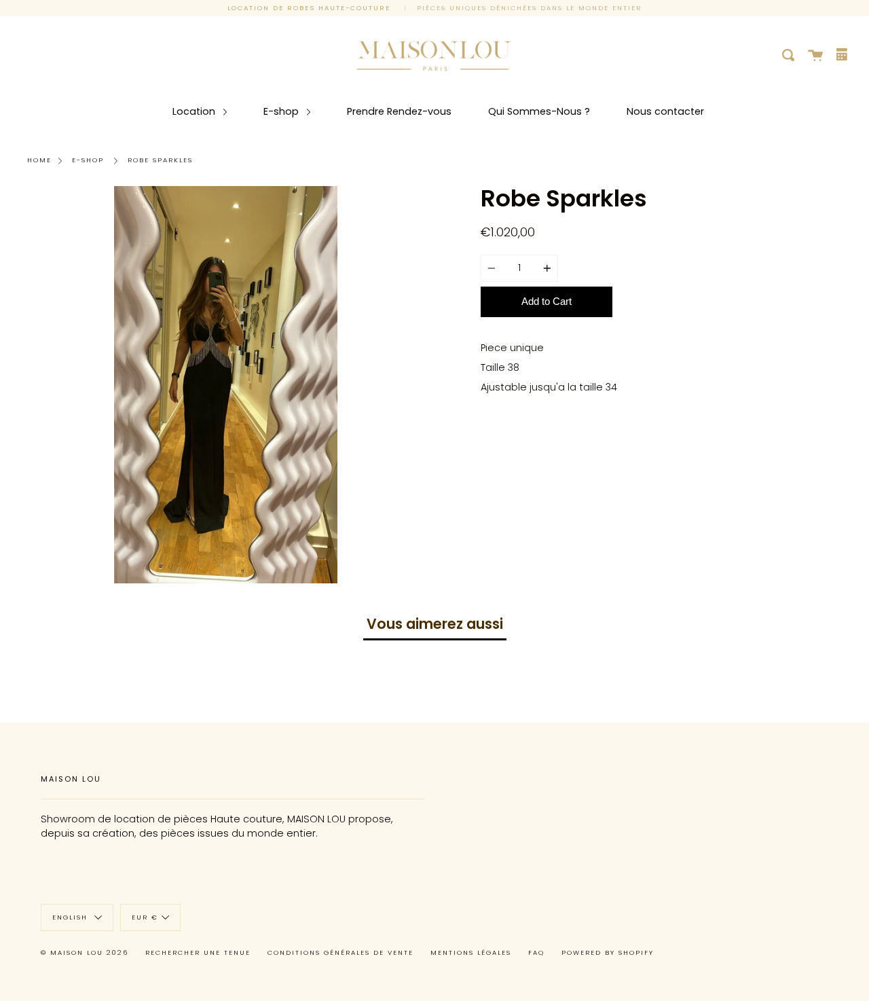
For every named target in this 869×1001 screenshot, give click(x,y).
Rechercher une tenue (198, 952)
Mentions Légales (470, 952)
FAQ (536, 952)
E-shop (282, 111)
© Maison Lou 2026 (84, 952)
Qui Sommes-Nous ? (539, 111)
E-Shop (88, 160)
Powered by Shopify (607, 952)
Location (195, 111)
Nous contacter (665, 111)
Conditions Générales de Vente (340, 952)
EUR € (145, 917)
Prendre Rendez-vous (399, 111)
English (71, 917)
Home (39, 160)
